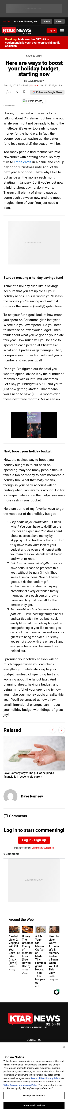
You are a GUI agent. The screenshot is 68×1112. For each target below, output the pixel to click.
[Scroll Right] (62, 730)
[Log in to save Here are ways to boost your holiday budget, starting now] (24, 92)
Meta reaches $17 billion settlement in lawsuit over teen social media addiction (32, 43)
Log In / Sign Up (34, 840)
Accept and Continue (33, 1105)
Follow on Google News (49, 92)
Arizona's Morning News (26, 21)
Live (7, 21)
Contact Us (34, 1039)
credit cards (22, 162)
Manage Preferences (34, 1095)
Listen (59, 21)
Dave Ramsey (32, 796)
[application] (34, 425)
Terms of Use (37, 1078)
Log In (52, 30)
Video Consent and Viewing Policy (20, 1085)
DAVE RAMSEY (34, 56)
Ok (64, 1047)
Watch (47, 21)
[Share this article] (16, 92)
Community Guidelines (43, 847)
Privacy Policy (53, 1078)
